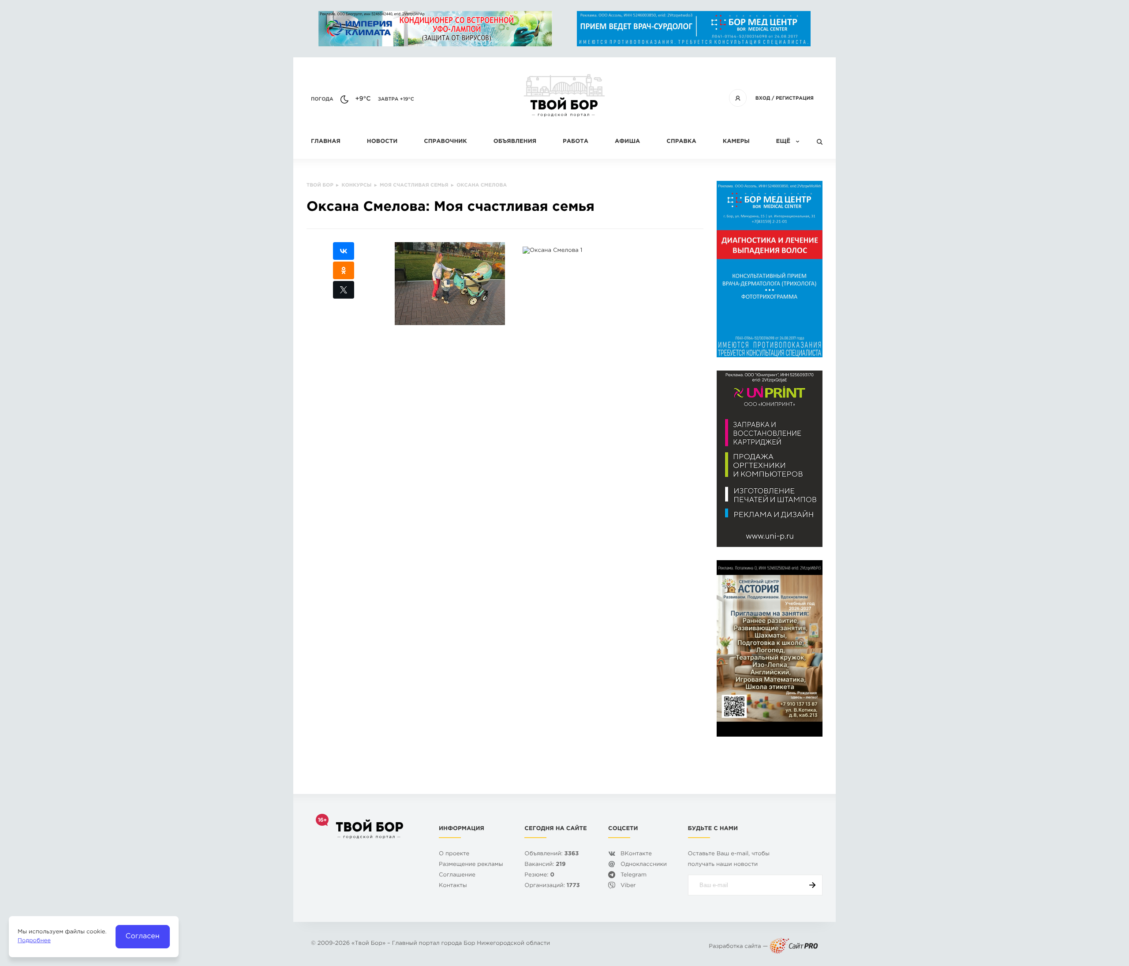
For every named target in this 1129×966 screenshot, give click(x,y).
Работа (575, 141)
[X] (343, 290)
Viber (628, 886)
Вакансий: (544, 864)
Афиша (627, 141)
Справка (681, 141)
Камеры (736, 141)
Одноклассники (644, 864)
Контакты (453, 886)
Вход (762, 98)
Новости (382, 141)
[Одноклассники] (343, 270)
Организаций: (551, 886)
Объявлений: (551, 854)
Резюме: (539, 875)
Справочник (445, 141)
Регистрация (795, 98)
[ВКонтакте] (343, 251)
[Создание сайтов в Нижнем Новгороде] (794, 946)
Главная (325, 141)
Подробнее (34, 941)
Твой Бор (368, 943)
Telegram (634, 875)
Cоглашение (457, 875)
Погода (322, 99)
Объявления (514, 141)
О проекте (454, 854)
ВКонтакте (636, 854)
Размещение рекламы (471, 864)
